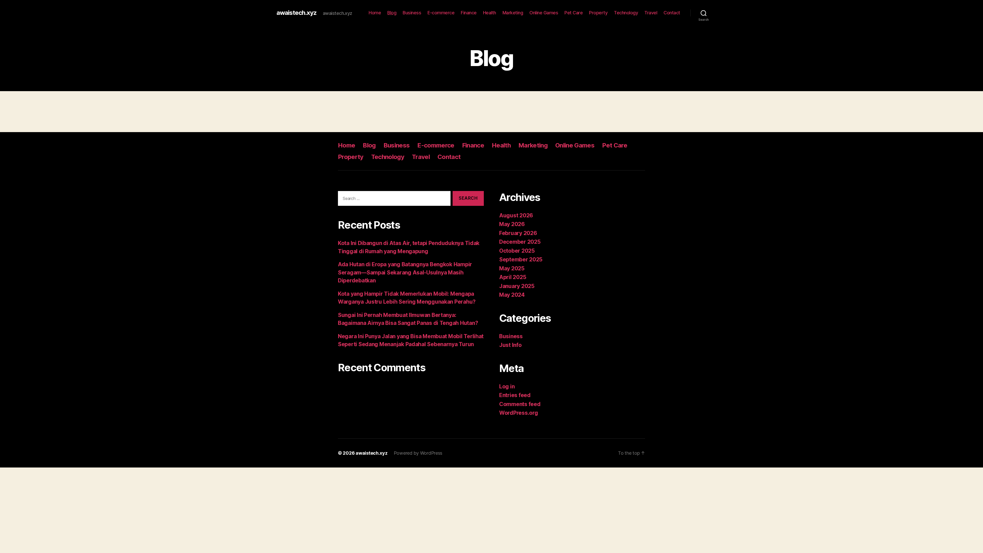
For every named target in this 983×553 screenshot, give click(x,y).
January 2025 (517, 286)
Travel (650, 12)
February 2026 (518, 233)
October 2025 (517, 251)
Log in (507, 386)
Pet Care (573, 12)
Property (598, 12)
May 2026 (512, 224)
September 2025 (520, 259)
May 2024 (512, 295)
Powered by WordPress (418, 453)
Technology (626, 12)
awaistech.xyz (296, 13)
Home (375, 12)
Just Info (510, 345)
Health (489, 12)
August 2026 (516, 215)
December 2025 (520, 242)
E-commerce (441, 12)
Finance (469, 12)
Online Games (543, 12)
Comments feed (520, 404)
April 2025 (512, 277)
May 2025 (512, 268)
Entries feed (515, 395)
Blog (391, 12)
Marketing (513, 12)
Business (412, 12)
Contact (672, 12)
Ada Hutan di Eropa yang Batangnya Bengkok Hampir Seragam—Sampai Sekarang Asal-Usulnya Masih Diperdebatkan (405, 272)
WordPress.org (518, 413)
